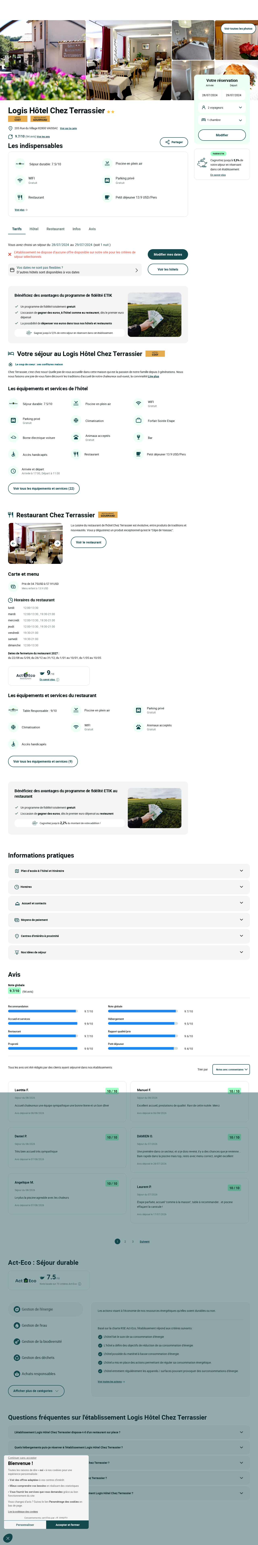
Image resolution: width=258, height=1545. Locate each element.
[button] (8, 1538)
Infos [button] (77, 228)
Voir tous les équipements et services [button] (43, 488)
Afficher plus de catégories (32, 1391)
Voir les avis (43, 136)
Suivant (141, 1241)
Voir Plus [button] (19, 209)
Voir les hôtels (168, 269)
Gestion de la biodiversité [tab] (42, 1341)
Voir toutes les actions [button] (110, 1381)
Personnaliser (25, 1525)
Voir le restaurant (88, 542)
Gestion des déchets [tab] (38, 1357)
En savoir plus (47, 679)
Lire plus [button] (153, 376)
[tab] (32, 561)
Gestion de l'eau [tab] (34, 1325)
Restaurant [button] (55, 228)
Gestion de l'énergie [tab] (37, 1309)
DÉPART (233, 85)
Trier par (203, 1069)
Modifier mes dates (168, 254)
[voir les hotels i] (143, 270)
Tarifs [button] (17, 228)
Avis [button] (92, 228)
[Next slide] (57, 543)
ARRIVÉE (209, 85)
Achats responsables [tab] (38, 1373)
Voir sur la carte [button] (68, 128)
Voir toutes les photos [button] (238, 28)
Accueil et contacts (34, 903)
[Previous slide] (13, 543)
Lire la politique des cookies (23, 1511)
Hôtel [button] (34, 228)
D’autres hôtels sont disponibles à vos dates (48, 269)
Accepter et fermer (68, 1525)
